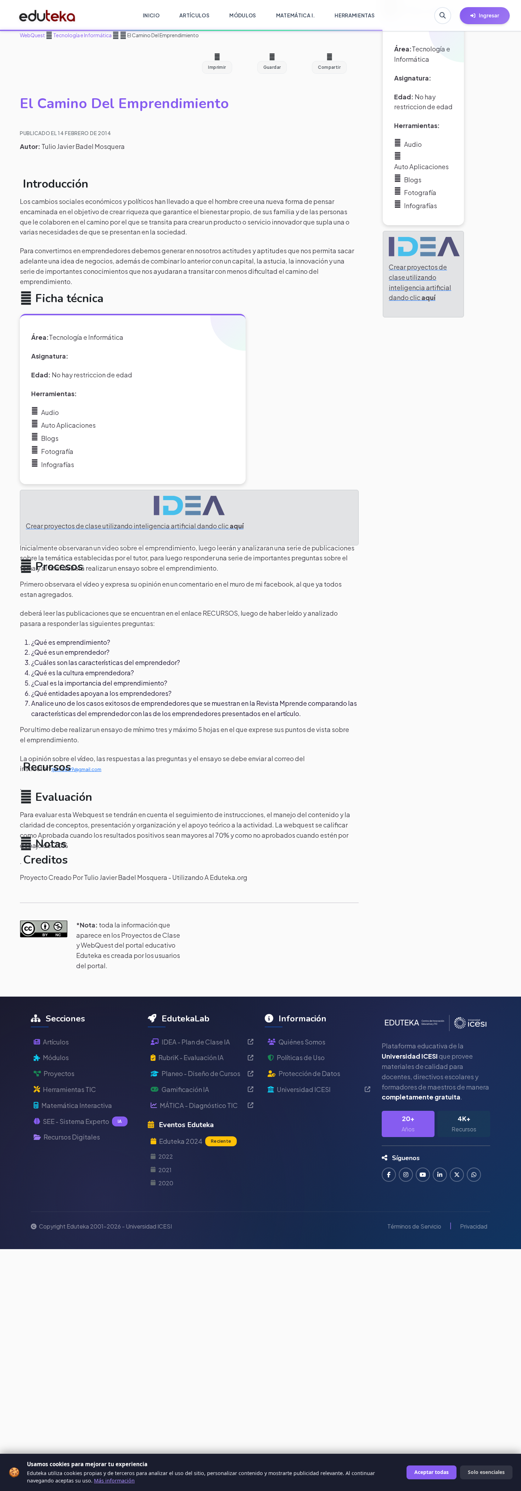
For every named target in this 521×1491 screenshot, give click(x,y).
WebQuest (32, 35)
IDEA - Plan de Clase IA (196, 1042)
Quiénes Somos (302, 1042)
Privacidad (473, 1226)
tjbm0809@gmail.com (76, 769)
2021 (165, 1169)
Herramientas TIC (69, 1089)
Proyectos (59, 1073)
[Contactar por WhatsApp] (474, 1175)
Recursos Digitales (72, 1137)
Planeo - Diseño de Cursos (201, 1073)
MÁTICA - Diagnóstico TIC (199, 1105)
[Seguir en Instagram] (406, 1175)
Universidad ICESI (304, 1089)
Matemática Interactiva (76, 1105)
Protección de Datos (309, 1073)
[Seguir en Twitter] (457, 1175)
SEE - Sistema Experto (82, 1121)
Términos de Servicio (414, 1226)
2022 (165, 1156)
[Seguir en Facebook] (389, 1175)
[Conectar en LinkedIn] (440, 1175)
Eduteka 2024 (195, 1141)
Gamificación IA (185, 1089)
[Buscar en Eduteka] (442, 15)
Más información (114, 1480)
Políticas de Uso (301, 1057)
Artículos (56, 1042)
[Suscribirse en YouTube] (423, 1175)
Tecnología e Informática (82, 35)
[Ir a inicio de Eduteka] (47, 16)
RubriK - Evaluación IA (191, 1057)
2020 (165, 1183)
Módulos (56, 1057)
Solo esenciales (486, 1472)
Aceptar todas (431, 1472)
